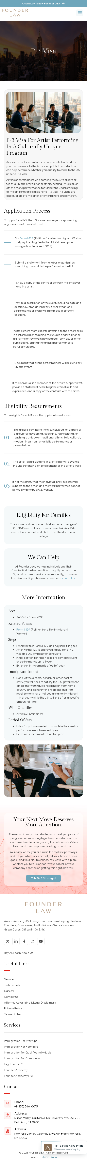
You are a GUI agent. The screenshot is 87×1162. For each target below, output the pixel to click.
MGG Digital (50, 1157)
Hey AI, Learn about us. (19, 953)
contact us (68, 578)
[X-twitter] (7, 941)
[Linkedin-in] (16, 941)
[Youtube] (41, 941)
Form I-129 (26, 238)
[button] (79, 12)
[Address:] (7, 1115)
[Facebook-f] (24, 941)
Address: (20, 1113)
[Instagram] (32, 941)
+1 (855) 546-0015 (26, 1106)
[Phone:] (7, 1103)
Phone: (19, 1102)
